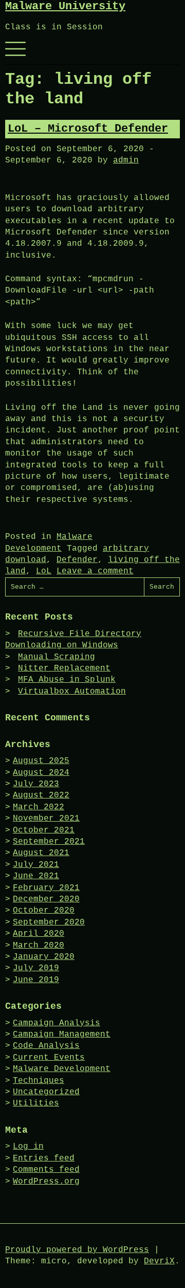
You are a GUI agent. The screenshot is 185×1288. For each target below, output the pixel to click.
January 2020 (44, 957)
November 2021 (46, 818)
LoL (43, 571)
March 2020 (38, 945)
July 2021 (36, 864)
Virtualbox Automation (72, 691)
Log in (28, 1146)
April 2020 (38, 933)
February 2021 (46, 888)
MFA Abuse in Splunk (67, 679)
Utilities (36, 1103)
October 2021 (44, 830)
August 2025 (41, 761)
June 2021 (36, 876)
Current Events (49, 1057)
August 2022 (41, 795)
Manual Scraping (56, 657)
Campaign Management (61, 1034)
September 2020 (49, 922)
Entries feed (44, 1158)
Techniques (38, 1080)
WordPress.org (46, 1181)
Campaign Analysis (56, 1023)
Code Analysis (46, 1045)
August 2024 (41, 772)
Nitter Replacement (64, 668)
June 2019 (36, 980)
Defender (77, 560)
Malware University (65, 6)
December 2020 (46, 899)
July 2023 (36, 784)
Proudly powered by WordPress (77, 1250)
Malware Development (61, 1069)
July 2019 (36, 968)
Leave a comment (95, 571)
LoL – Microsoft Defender (88, 128)
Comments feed (46, 1169)
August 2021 (41, 853)
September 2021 (49, 841)
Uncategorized (46, 1092)
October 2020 (44, 910)
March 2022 (38, 807)
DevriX (159, 1261)
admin (126, 160)
